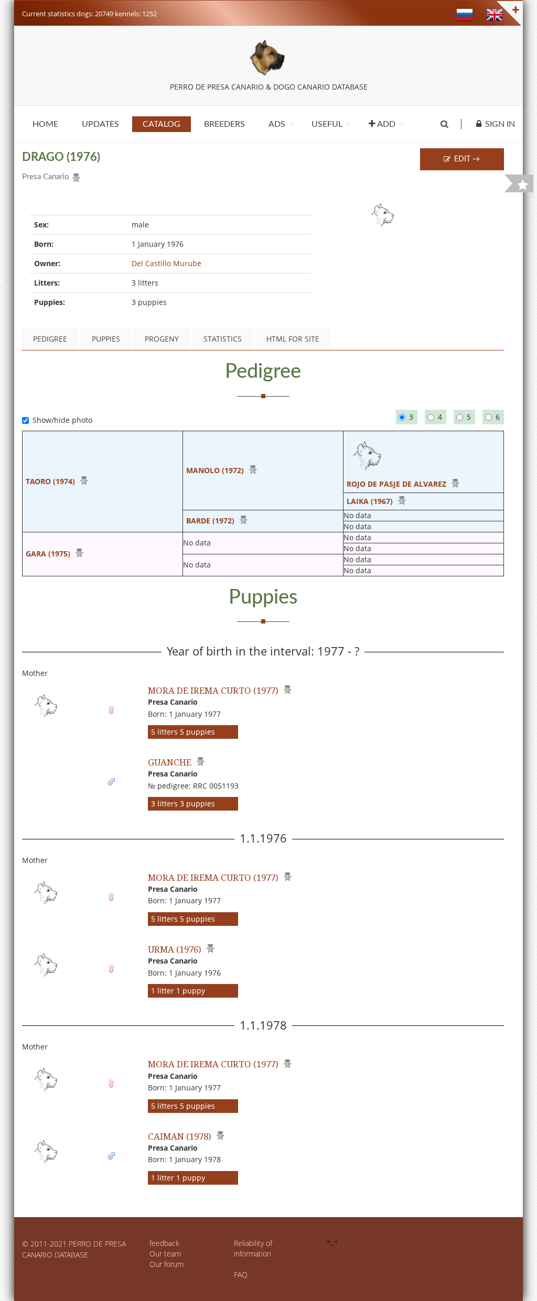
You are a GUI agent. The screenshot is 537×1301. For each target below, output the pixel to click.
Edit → (466, 159)
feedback (164, 1243)
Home (45, 124)
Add (385, 124)
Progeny (162, 339)
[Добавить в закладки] (523, 185)
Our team (165, 1254)
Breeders (224, 124)
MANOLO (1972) (215, 470)
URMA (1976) (174, 949)
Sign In (500, 124)
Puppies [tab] (106, 339)
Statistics (222, 339)
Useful (327, 124)
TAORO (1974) (50, 481)
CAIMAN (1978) (179, 1136)
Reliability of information (253, 1248)
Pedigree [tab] (50, 339)
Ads (276, 124)
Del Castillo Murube (166, 263)
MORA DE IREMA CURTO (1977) (213, 690)
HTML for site (292, 339)
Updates (100, 124)
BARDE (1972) (210, 521)
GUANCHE (169, 762)
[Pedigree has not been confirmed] (74, 175)
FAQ (241, 1275)
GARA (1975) (48, 554)
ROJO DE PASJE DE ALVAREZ (396, 484)
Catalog (161, 124)
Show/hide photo (62, 420)
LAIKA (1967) (370, 501)
